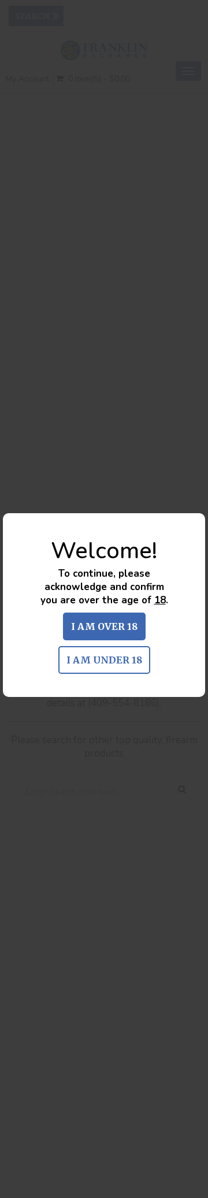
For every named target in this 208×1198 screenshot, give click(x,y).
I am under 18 (104, 660)
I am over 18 (104, 626)
